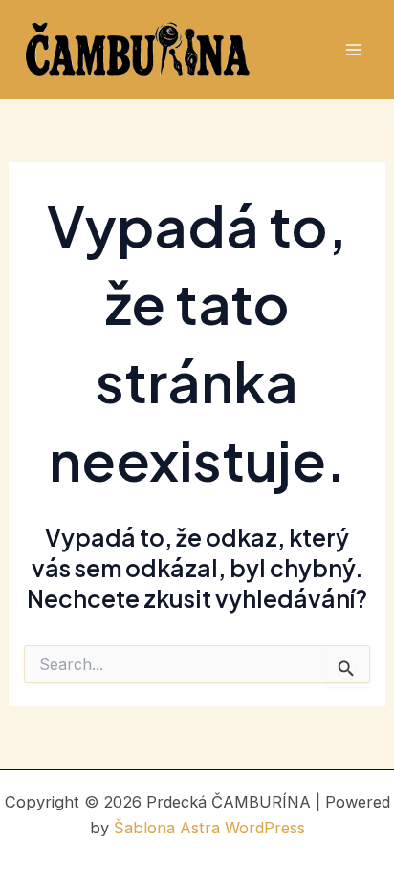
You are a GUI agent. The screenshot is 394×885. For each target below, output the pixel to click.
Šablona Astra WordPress (209, 827)
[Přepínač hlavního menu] (353, 50)
